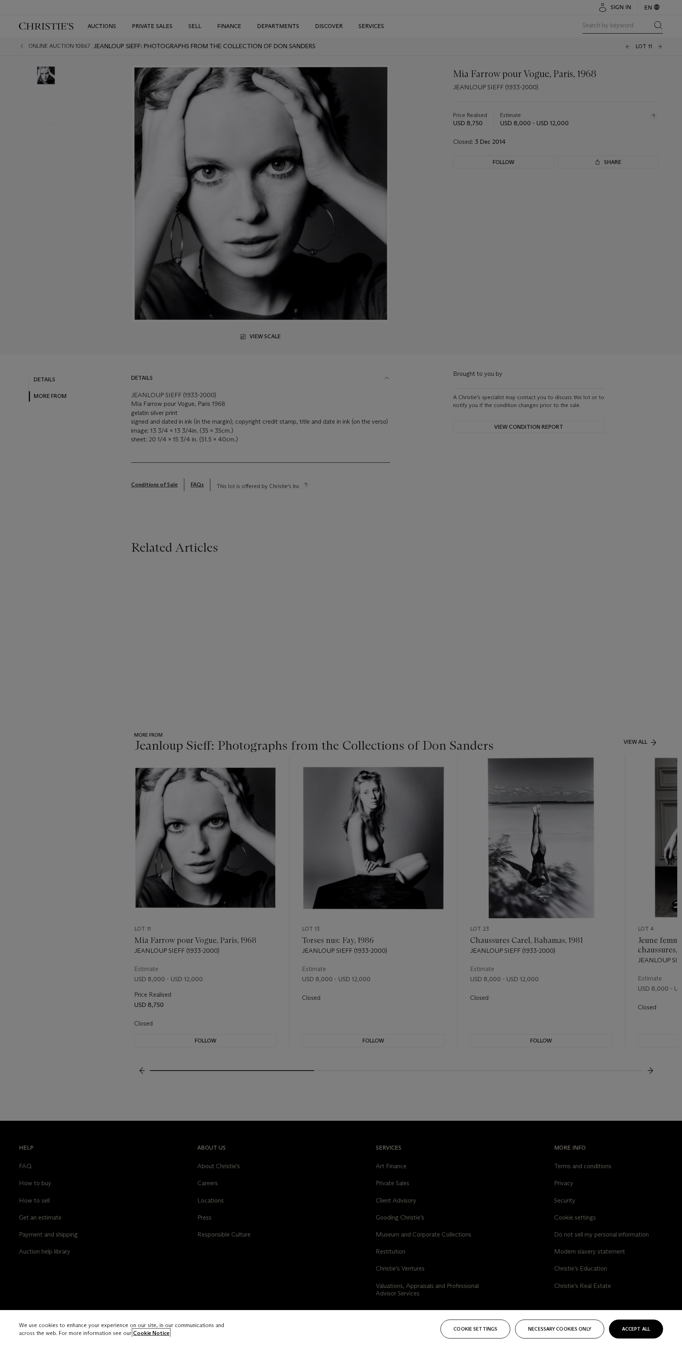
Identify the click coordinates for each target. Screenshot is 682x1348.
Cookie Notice (151, 1333)
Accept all (636, 1329)
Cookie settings (475, 1329)
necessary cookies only (559, 1329)
